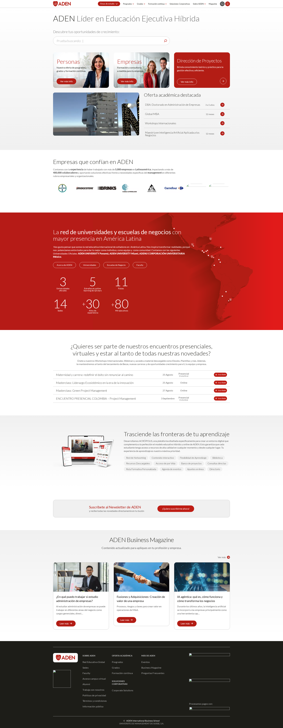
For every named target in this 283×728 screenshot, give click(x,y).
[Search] (165, 40)
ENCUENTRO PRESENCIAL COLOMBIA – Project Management (96, 398)
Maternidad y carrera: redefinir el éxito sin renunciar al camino (94, 374)
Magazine (213, 4)
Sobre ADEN (198, 4)
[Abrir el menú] (227, 3)
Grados (140, 4)
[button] (109, 3)
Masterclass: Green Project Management (81, 390)
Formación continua (156, 4)
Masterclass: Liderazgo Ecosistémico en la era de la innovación (95, 382)
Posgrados (127, 4)
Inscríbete (222, 374)
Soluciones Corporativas (180, 4)
